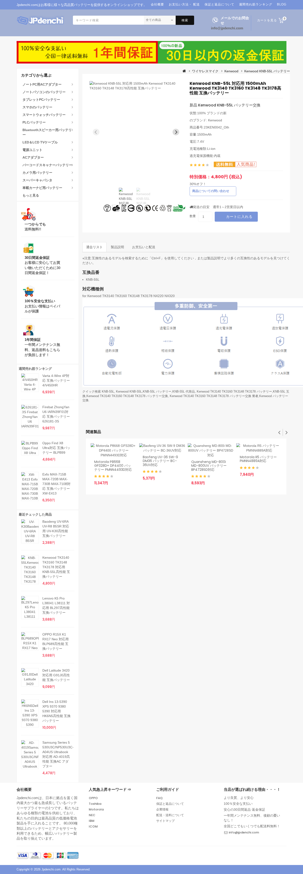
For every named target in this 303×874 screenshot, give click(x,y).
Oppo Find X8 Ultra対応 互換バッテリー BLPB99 (56, 447)
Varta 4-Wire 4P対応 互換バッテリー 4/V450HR (56, 380)
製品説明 (117, 247)
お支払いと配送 (143, 247)
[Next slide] (176, 132)
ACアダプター (33, 157)
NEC (92, 815)
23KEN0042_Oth (216, 127)
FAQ (159, 798)
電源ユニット (32, 150)
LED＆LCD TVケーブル (40, 142)
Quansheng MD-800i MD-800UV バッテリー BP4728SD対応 (209, 465)
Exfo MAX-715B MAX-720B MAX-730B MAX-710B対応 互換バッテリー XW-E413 (56, 483)
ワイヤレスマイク (205, 71)
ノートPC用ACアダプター (42, 84)
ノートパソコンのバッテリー (44, 92)
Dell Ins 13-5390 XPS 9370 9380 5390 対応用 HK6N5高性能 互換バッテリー (56, 711)
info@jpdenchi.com (227, 28)
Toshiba (95, 803)
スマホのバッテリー (37, 107)
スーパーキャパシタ (37, 180)
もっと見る (30, 195)
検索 (185, 20)
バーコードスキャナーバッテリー (47, 165)
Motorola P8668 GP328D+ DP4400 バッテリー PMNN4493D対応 (113, 465)
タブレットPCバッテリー (41, 99)
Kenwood (231, 71)
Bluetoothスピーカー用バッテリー (47, 132)
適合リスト (94, 247)
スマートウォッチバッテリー (44, 115)
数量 (193, 216)
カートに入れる (239, 216)
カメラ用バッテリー (37, 172)
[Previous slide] (96, 132)
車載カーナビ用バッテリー (42, 188)
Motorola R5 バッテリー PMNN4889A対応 (258, 459)
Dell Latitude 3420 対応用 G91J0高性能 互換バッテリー (56, 675)
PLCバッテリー (34, 122)
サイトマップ (165, 821)
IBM (91, 821)
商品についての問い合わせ (210, 191)
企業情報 (162, 809)
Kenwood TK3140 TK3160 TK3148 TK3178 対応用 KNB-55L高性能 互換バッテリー (56, 567)
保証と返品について (170, 803)
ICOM (93, 826)
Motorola (96, 809)
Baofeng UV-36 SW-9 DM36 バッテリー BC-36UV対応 (160, 461)
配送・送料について (170, 815)
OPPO (93, 798)
